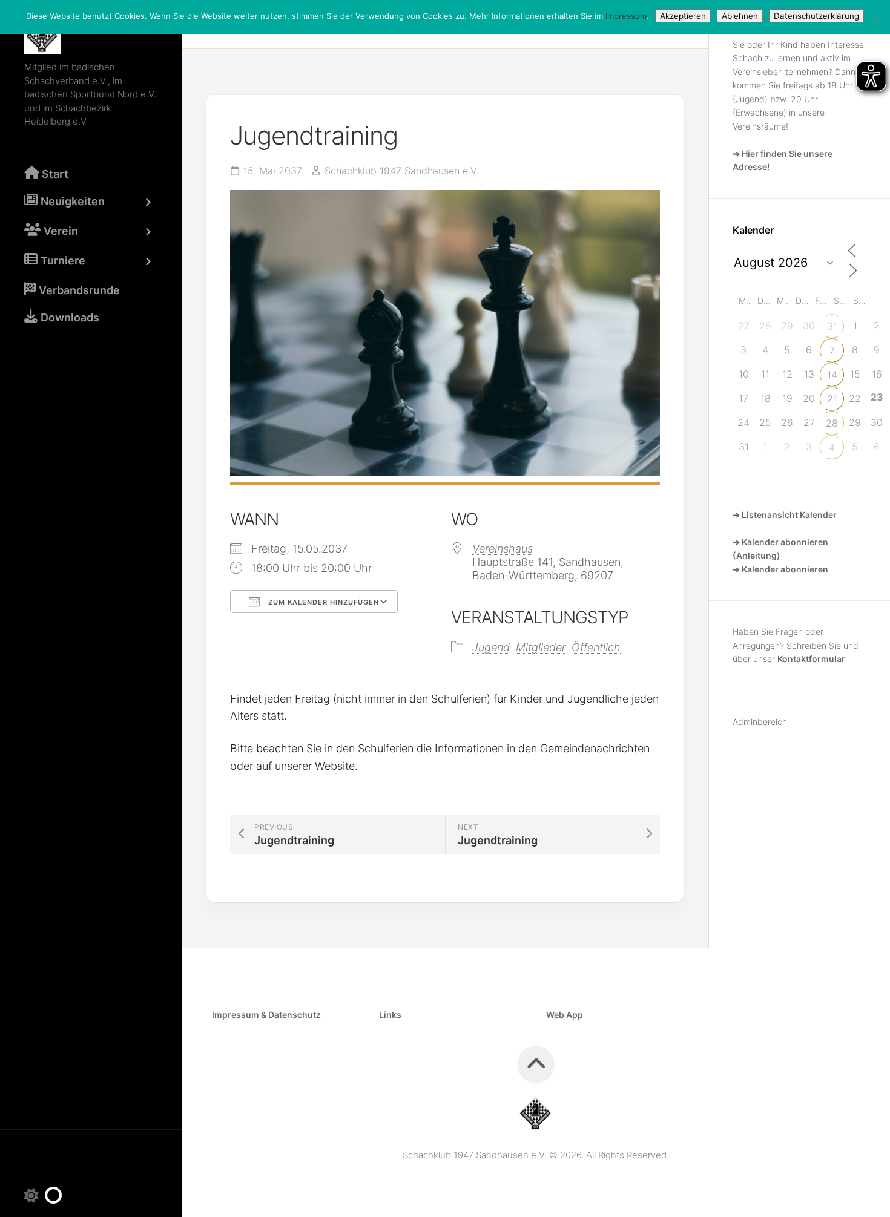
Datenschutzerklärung (816, 16)
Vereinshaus (502, 548)
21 (832, 399)
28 (832, 423)
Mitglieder (540, 647)
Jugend (491, 647)
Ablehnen (740, 16)
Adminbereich (760, 722)
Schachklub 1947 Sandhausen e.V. (401, 171)
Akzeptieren (683, 16)
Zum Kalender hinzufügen (322, 602)
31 (832, 326)
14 (832, 375)
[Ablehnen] (875, 17)
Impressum (626, 16)
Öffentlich (596, 647)
